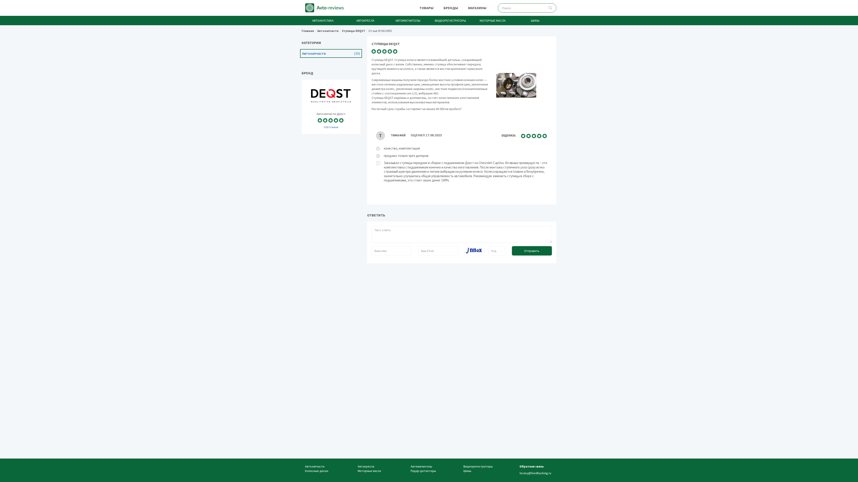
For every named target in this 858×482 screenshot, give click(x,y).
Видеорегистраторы (450, 21)
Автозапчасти (331, 53)
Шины (535, 21)
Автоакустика (323, 21)
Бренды (451, 8)
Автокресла (365, 21)
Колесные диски (316, 471)
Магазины (477, 8)
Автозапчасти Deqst (331, 106)
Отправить (531, 251)
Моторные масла (493, 21)
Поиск (550, 7)
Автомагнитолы (407, 21)
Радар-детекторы (423, 471)
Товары (426, 8)
